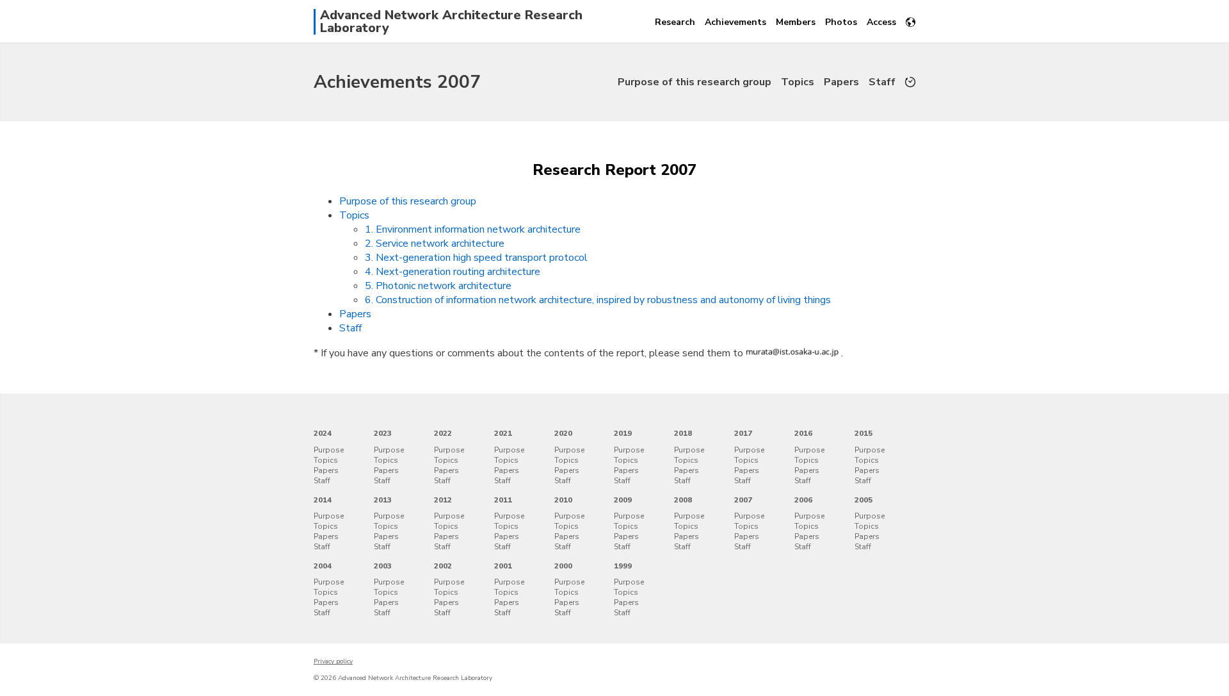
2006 (803, 500)
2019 (623, 433)
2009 (623, 500)
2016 (803, 433)
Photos (841, 22)
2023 (383, 433)
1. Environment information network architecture (473, 229)
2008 (683, 500)
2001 (503, 566)
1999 (623, 566)
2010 (563, 500)
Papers (841, 82)
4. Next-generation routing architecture (452, 272)
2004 (323, 566)
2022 (443, 433)
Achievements (735, 22)
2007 (743, 500)
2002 (443, 566)
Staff (882, 82)
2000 (563, 566)
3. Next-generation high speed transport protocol (476, 258)
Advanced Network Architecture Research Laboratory (451, 22)
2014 (323, 500)
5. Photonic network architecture (438, 286)
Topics (797, 82)
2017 (743, 433)
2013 (383, 500)
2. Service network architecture (434, 243)
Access (881, 22)
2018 (683, 433)
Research (675, 22)
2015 (863, 433)
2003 (383, 566)
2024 (323, 433)
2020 (563, 433)
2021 (503, 433)
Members (795, 22)
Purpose (329, 450)
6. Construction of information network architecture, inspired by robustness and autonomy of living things (598, 300)
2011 (503, 500)
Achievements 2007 (397, 82)
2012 (443, 500)
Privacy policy (333, 661)
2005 (863, 500)
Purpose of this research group (694, 82)
